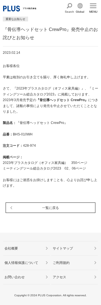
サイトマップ (63, 248)
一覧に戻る (50, 208)
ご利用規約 (61, 263)
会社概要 (11, 248)
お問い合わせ (14, 277)
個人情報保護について (21, 263)
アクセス (59, 277)
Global (80, 11)
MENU (93, 11)
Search (69, 11)
